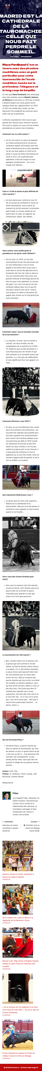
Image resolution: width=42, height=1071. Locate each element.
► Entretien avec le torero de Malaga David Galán (32, 826)
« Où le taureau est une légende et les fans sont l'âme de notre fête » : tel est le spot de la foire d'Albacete (20, 1010)
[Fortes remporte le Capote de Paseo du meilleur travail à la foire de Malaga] (21, 1035)
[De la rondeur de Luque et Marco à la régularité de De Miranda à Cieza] (21, 899)
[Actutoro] (7, 6)
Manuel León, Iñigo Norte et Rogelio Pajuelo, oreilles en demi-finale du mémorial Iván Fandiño (20, 963)
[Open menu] (37, 6)
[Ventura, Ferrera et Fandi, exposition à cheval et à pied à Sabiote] (21, 856)
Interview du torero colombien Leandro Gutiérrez (10, 826)
